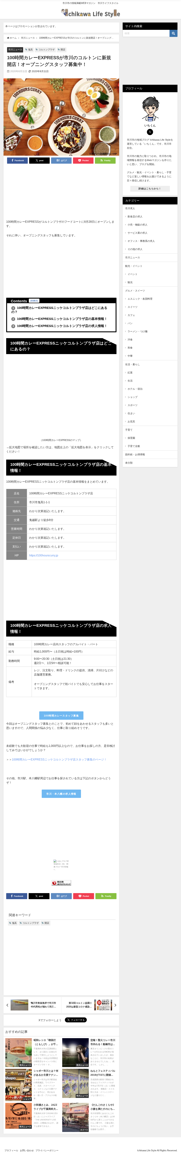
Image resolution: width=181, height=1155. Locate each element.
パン (130, 323)
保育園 (131, 438)
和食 (130, 347)
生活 (130, 380)
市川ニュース (15, 49)
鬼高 (30, 49)
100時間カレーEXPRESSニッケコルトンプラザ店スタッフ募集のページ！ (59, 759)
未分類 (129, 463)
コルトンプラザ (47, 49)
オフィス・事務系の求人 (141, 241)
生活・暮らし (132, 364)
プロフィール (11, 1150)
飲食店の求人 (135, 216)
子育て (129, 430)
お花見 (131, 421)
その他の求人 (135, 249)
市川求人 (130, 208)
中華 (130, 356)
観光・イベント (133, 266)
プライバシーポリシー (47, 1150)
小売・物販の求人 (137, 224)
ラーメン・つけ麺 (137, 331)
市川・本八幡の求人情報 (61, 794)
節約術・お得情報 (135, 454)
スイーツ (133, 307)
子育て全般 (134, 446)
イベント (133, 274)
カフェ (131, 315)
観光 (130, 282)
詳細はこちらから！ (150, 188)
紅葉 (130, 372)
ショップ (133, 397)
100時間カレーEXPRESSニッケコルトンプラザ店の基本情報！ (60, 318)
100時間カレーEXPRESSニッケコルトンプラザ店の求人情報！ (60, 325)
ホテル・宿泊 (135, 389)
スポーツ (133, 405)
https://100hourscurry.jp (43, 555)
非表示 (34, 300)
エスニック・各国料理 (140, 299)
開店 (63, 49)
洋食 (130, 339)
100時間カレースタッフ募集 (61, 715)
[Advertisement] (61, 193)
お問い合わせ (27, 1150)
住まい (131, 413)
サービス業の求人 (137, 233)
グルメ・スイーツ (135, 290)
